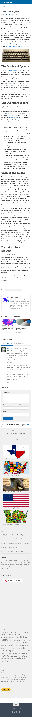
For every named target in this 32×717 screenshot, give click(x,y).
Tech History (6, 6)
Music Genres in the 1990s (10, 547)
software (18, 653)
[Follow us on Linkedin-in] (17, 712)
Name (5, 405)
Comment (6, 392)
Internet (6, 645)
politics (23, 647)
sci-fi (28, 651)
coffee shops (7, 634)
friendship (20, 643)
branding (21, 632)
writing (4, 661)
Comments (8, 343)
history (27, 642)
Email (19, 405)
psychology (7, 650)
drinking (11, 640)
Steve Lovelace (6, 2)
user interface (18, 290)
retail (19, 651)
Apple (3, 632)
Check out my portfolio (15, 567)
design (4, 639)
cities (27, 632)
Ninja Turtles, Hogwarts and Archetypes (13, 524)
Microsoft (21, 645)
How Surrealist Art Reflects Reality (13, 539)
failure (8, 643)
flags (16, 643)
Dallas (23, 637)
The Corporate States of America (11, 475)
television (26, 653)
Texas (4, 655)
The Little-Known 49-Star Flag (11, 508)
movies (27, 645)
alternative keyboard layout (16, 372)
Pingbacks (19, 343)
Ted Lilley (9, 348)
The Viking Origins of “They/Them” (13, 551)
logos (14, 645)
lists (10, 645)
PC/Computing (5, 113)
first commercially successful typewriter (16, 46)
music (2, 648)
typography (5, 658)
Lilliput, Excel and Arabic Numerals (21, 329)
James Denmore (11, 85)
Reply (8, 382)
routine (24, 651)
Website (5, 411)
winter (25, 658)
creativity (15, 637)
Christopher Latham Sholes (13, 70)
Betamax (3, 188)
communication (9, 290)
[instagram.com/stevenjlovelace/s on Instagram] (19, 712)
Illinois (2, 645)
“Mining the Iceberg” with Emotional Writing (16, 543)
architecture (12, 632)
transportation (20, 655)
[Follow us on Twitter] (15, 712)
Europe (28, 640)
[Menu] (30, 2)
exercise (3, 643)
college (17, 634)
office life (7, 648)
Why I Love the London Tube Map (13, 535)
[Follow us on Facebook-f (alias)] (12, 712)
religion (15, 651)
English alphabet (14, 117)
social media (7, 653)
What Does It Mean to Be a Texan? (12, 459)
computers (5, 637)
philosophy (14, 648)
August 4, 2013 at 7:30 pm (20, 348)
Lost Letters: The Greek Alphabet (12, 491)
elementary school (20, 640)
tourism (10, 656)
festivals (12, 643)
